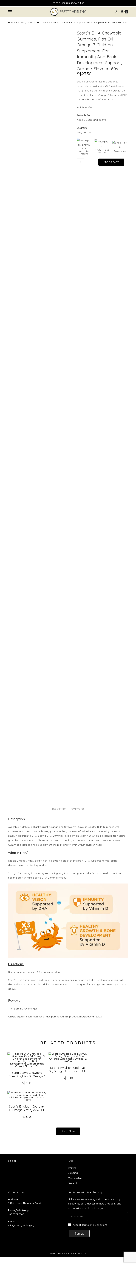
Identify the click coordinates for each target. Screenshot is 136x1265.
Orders (72, 1167)
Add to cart (111, 162)
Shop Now (68, 1131)
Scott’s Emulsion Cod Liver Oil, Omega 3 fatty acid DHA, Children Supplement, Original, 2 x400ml (68, 1069)
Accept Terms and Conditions (90, 1224)
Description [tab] (59, 808)
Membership (75, 1178)
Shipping (73, 1172)
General (72, 1183)
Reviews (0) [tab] (77, 808)
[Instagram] (23, 1170)
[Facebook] (13, 1170)
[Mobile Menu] (10, 11)
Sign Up (79, 1233)
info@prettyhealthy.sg (21, 1225)
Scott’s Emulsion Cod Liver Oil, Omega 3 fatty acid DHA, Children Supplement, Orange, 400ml (26, 1108)
